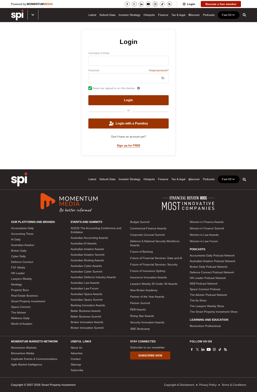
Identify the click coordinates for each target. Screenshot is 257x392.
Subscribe (77, 370)
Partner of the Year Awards (147, 296)
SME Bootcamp (140, 328)
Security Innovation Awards (147, 322)
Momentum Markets (24, 347)
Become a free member (221, 4)
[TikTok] (162, 4)
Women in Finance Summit (207, 228)
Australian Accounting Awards (89, 237)
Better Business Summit (86, 316)
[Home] (19, 179)
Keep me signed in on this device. (114, 88)
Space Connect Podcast (205, 289)
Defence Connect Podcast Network (212, 272)
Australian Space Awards (86, 294)
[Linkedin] (141, 4)
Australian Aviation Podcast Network (212, 261)
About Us (76, 347)
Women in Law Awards (204, 234)
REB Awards (138, 309)
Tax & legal (178, 14)
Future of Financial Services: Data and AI (156, 258)
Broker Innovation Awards (87, 322)
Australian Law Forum (85, 288)
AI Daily (16, 239)
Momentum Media (22, 353)
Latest (92, 14)
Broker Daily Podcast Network (208, 266)
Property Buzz (20, 290)
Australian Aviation (22, 245)
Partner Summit (140, 303)
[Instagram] (155, 4)
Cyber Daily (18, 256)
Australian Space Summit (87, 299)
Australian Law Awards (85, 282)
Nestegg (16, 284)
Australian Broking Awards (87, 260)
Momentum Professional (205, 326)
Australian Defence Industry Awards (93, 277)
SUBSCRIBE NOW (150, 355)
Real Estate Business (24, 295)
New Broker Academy (143, 290)
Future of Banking (141, 251)
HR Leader (18, 273)
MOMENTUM (40, 4)
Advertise (77, 353)
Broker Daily (19, 250)
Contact (76, 358)
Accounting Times (22, 233)
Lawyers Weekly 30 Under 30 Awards (153, 283)
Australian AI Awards (84, 243)
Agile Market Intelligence (26, 364)
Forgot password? (159, 70)
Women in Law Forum (204, 241)
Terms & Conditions (233, 384)
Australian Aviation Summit (87, 254)
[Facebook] (127, 4)
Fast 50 (227, 14)
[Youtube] (148, 4)
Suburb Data (107, 14)
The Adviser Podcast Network (208, 294)
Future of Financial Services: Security (153, 264)
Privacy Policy (208, 384)
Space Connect (21, 306)
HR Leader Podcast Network (208, 278)
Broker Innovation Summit (87, 327)
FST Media (18, 267)
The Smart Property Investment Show (214, 311)
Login (191, 4)
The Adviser (18, 312)
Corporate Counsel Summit (147, 234)
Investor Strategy (129, 14)
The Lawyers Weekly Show (207, 306)
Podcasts (209, 14)
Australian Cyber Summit (86, 271)
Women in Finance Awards (207, 222)
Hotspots (149, 14)
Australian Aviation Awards (87, 249)
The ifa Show (198, 300)
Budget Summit (140, 222)
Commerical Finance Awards (148, 228)
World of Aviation (21, 323)
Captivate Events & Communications (34, 358)
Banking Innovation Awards (88, 305)
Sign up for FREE (128, 145)
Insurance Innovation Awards (148, 277)
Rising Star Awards (142, 315)
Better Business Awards (86, 310)
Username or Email (98, 53)
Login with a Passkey (132, 123)
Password (93, 70)
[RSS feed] (169, 4)
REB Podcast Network (204, 283)
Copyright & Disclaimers (179, 384)
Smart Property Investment (28, 301)
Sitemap (76, 364)
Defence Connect (22, 261)
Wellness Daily (20, 318)
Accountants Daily (22, 228)
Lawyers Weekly (21, 278)
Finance (163, 14)
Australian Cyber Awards (86, 265)
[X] (134, 4)
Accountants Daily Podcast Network (212, 255)
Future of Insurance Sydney (147, 271)
